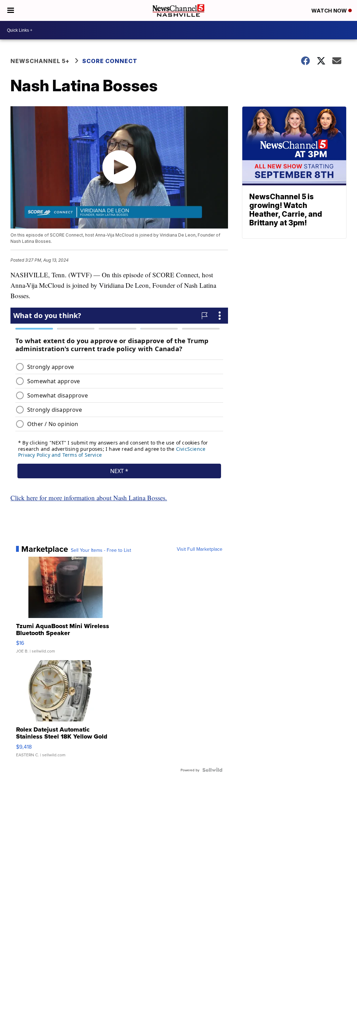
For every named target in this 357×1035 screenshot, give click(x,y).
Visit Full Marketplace (199, 549)
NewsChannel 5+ (39, 60)
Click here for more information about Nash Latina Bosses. (88, 497)
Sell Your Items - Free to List (101, 550)
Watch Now (329, 10)
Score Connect (109, 60)
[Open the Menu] (10, 10)
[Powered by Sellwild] (212, 769)
